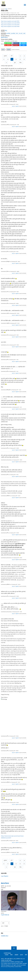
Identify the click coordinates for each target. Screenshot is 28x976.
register (8, 49)
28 (16, 59)
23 (20, 56)
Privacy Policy (11, 967)
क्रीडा (6, 30)
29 (20, 59)
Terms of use (4, 967)
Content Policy (18, 967)
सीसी (26, 955)
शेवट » (21, 62)
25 (3, 59)
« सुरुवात (5, 56)
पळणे (24, 33)
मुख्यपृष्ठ (6, 9)
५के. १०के (20, 33)
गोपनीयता (12, 962)
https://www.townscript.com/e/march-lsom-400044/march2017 (12, 837)
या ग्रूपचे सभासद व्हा (5, 915)
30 (24, 59)
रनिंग (17, 33)
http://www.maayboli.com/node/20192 (10, 25)
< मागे (11, 56)
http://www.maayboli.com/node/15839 (10, 26)
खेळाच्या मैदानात (4, 37)
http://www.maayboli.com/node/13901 (10, 21)
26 (7, 59)
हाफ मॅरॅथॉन (13, 33)
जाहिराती (16, 955)
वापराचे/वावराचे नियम (5, 962)
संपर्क (22, 962)
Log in (3, 49)
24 (24, 56)
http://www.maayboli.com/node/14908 (10, 23)
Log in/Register (4, 876)
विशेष (11, 955)
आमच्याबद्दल (17, 962)
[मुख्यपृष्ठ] (3, 3)
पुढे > (15, 62)
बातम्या (21, 955)
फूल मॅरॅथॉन (8, 33)
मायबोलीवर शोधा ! (4, 936)
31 (6, 62)
